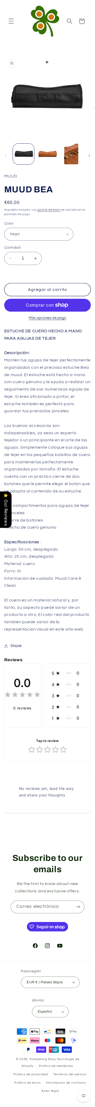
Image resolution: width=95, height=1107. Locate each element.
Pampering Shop (43, 1059)
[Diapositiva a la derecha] (89, 155)
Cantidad (12, 247)
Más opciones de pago (47, 318)
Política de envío (27, 1082)
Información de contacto (66, 1082)
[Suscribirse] (78, 906)
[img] (22, 695)
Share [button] (16, 646)
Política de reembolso (56, 1066)
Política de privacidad (30, 1074)
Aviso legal (50, 1090)
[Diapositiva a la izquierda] (6, 155)
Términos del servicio (70, 1074)
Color (9, 223)
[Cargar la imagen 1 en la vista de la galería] (23, 154)
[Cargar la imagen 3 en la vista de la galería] (71, 154)
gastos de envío (48, 209)
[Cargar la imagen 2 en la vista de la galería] (47, 154)
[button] (11, 21)
